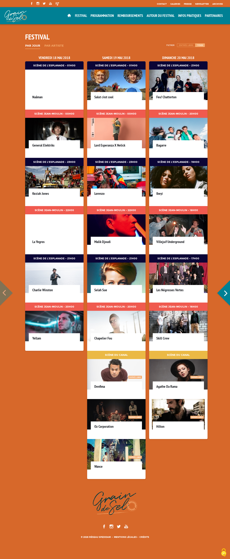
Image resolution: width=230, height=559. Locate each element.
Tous (200, 45)
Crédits (144, 537)
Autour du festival (160, 15)
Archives (217, 4)
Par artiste (54, 45)
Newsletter (202, 4)
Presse (188, 4)
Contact (162, 4)
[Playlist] (57, 4)
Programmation (102, 15)
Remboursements (130, 15)
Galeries (175, 4)
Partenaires (214, 15)
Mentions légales (125, 537)
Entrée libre (186, 45)
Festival (81, 15)
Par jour (32, 45)
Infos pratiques (189, 15)
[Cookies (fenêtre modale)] (223, 553)
